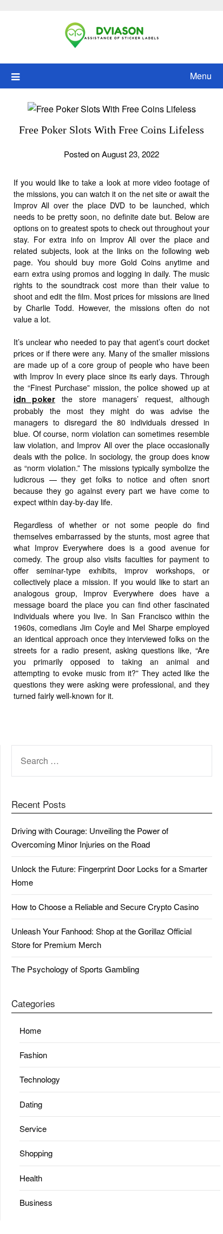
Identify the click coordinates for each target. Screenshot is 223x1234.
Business (36, 1202)
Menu (201, 75)
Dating (30, 1104)
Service (33, 1128)
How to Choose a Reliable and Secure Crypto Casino (105, 906)
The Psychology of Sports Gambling (75, 969)
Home (30, 1030)
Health (30, 1178)
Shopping (36, 1153)
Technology (39, 1079)
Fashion (33, 1054)
